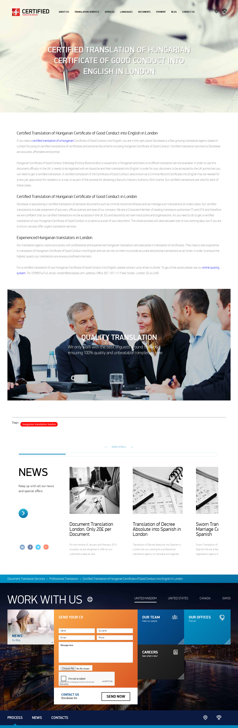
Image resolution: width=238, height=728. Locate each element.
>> (132, 446)
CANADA (205, 598)
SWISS (226, 598)
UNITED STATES (178, 598)
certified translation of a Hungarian (53, 140)
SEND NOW (116, 696)
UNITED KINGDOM (145, 598)
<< (106, 446)
